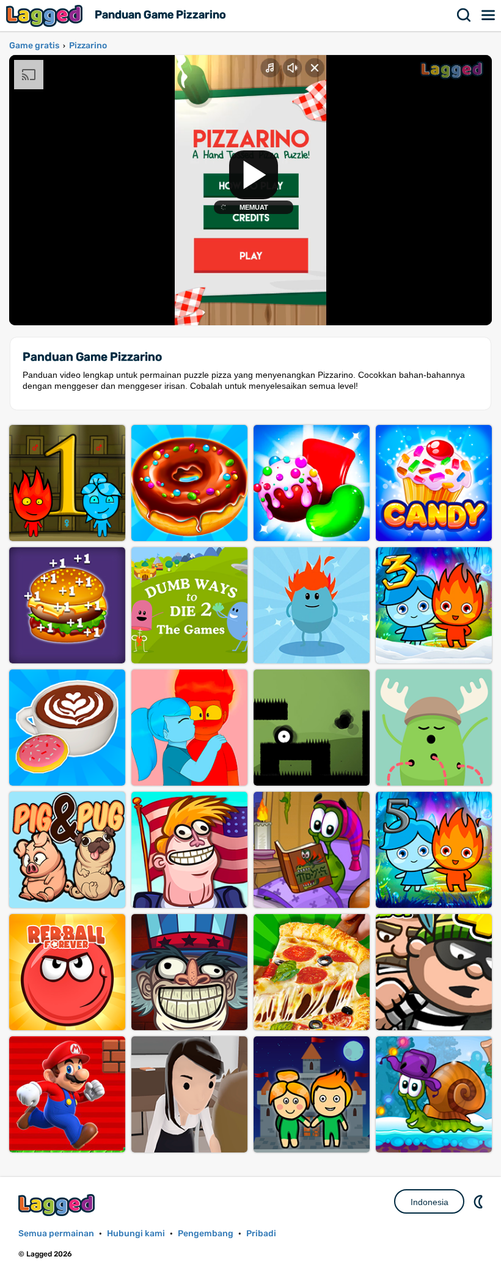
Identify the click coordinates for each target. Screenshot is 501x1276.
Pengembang (205, 1233)
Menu (489, 15)
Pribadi (261, 1233)
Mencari (464, 15)
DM (479, 1201)
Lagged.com (58, 1204)
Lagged (46, 15)
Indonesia (429, 1202)
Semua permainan (56, 1233)
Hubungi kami (136, 1233)
